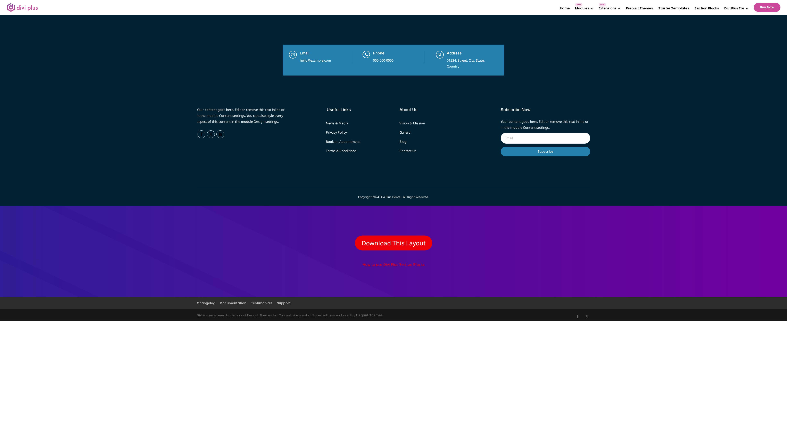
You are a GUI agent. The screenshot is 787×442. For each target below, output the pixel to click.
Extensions (607, 9)
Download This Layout (394, 243)
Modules (582, 9)
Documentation (233, 304)
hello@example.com (315, 60)
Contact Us (407, 151)
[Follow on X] (211, 134)
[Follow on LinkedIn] (220, 134)
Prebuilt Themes (639, 9)
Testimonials (261, 304)
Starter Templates (673, 9)
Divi (199, 315)
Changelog (206, 304)
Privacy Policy (336, 132)
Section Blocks (707, 9)
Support (284, 304)
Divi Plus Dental (390, 197)
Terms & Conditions (341, 151)
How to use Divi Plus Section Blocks (394, 264)
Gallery (404, 132)
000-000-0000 (383, 60)
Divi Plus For (734, 9)
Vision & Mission (412, 123)
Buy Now (767, 7)
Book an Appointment (343, 141)
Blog (402, 141)
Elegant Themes (369, 315)
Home (565, 9)
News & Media (337, 123)
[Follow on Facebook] (201, 134)
